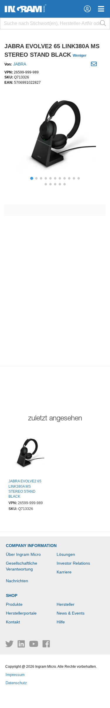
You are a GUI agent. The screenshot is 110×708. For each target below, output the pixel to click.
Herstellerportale (21, 613)
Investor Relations (73, 563)
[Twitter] (10, 645)
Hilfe (61, 622)
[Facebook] (46, 645)
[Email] (94, 65)
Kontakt (13, 622)
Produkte (14, 604)
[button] (87, 9)
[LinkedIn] (22, 645)
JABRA (19, 64)
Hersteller (66, 604)
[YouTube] (34, 645)
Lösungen (66, 554)
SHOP (11, 595)
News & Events (70, 613)
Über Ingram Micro (23, 554)
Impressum (15, 674)
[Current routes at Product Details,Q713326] (27, 454)
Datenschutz (16, 683)
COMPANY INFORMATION (31, 545)
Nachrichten (17, 580)
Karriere (64, 572)
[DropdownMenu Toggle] (101, 9)
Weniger (80, 55)
